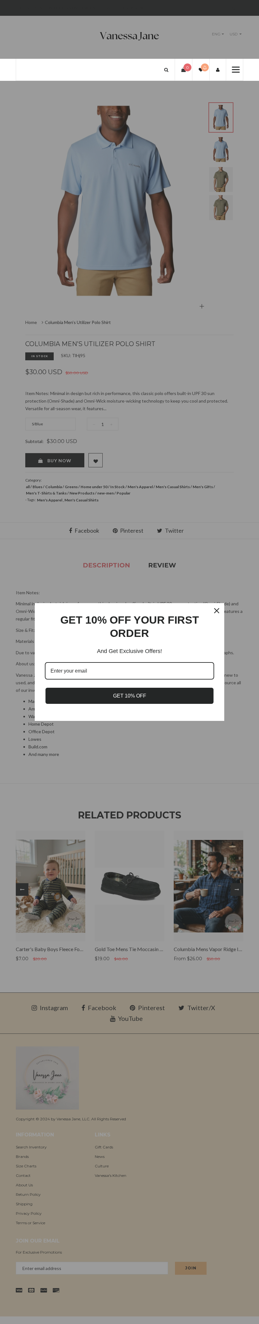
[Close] (216, 610)
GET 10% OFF (129, 695)
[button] (166, 70)
